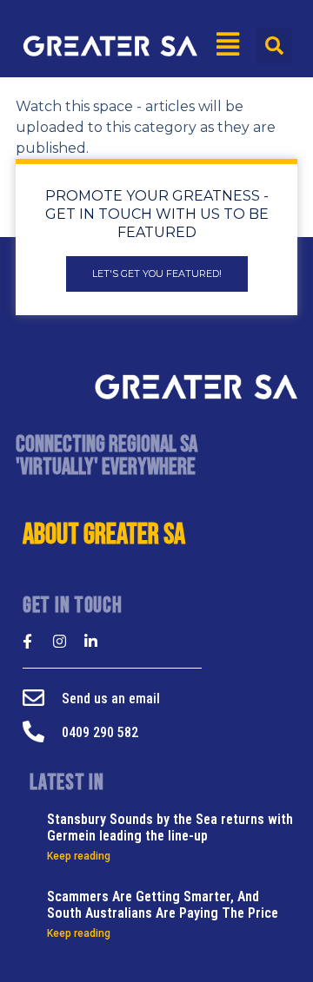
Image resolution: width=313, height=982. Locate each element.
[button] (274, 45)
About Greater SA (104, 534)
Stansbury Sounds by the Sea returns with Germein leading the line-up (170, 827)
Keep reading (78, 856)
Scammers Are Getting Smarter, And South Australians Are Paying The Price (162, 904)
